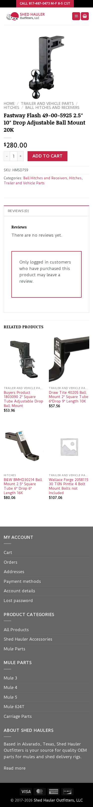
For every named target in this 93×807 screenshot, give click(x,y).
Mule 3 (10, 677)
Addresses (14, 571)
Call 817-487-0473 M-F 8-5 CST (45, 3)
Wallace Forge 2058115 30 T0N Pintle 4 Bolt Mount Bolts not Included (68, 486)
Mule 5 (10, 697)
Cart (8, 552)
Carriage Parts (18, 716)
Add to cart (47, 156)
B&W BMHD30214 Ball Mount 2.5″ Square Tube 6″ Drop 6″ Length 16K (23, 486)
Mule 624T (14, 706)
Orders (10, 562)
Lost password (18, 600)
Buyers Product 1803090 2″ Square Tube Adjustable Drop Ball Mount (23, 399)
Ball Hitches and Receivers (52, 108)
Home (9, 104)
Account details (19, 590)
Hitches (11, 108)
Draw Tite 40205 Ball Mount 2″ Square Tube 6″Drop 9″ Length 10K (68, 397)
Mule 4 (10, 687)
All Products (16, 629)
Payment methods (22, 581)
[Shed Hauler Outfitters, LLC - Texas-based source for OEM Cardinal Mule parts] (36, 16)
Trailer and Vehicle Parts (47, 104)
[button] (76, 16)
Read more (15, 768)
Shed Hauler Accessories (28, 639)
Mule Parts (14, 648)
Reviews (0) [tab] (18, 211)
